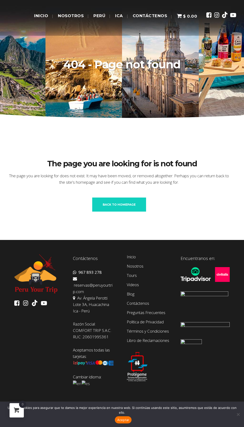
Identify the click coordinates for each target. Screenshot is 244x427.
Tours (132, 275)
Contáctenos (138, 303)
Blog (130, 294)
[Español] (86, 383)
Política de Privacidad (145, 322)
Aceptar (123, 420)
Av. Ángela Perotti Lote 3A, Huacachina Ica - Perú (91, 304)
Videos (133, 284)
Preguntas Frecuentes (146, 312)
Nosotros (135, 266)
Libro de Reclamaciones (148, 340)
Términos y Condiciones (148, 331)
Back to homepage (119, 204)
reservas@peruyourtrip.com (92, 288)
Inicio (131, 256)
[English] (77, 383)
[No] (238, 414)
